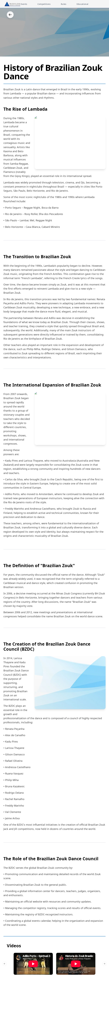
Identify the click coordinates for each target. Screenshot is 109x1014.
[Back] (10, 14)
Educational (82, 4)
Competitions (44, 4)
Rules (63, 4)
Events (24, 4)
